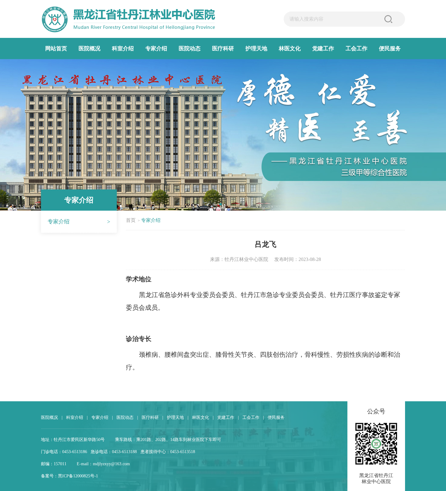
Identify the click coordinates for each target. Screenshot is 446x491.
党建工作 (323, 48)
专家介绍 (156, 48)
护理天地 (256, 48)
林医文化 (290, 48)
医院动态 (190, 48)
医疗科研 (223, 48)
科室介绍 (123, 48)
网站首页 (56, 48)
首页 (131, 220)
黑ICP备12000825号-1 (78, 476)
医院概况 (89, 48)
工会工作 (356, 48)
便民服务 (390, 48)
